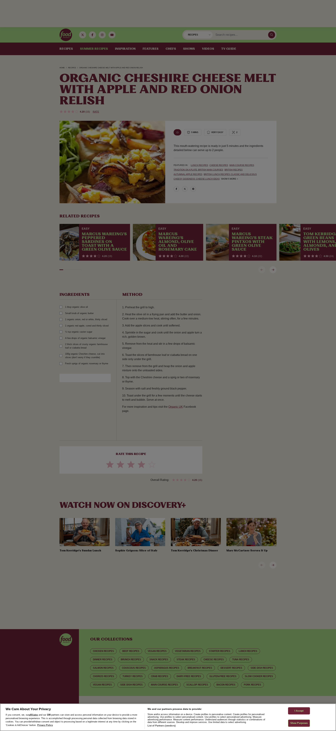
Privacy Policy (45, 725)
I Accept (299, 710)
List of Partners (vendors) (162, 725)
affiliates (33, 714)
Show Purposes (299, 723)
